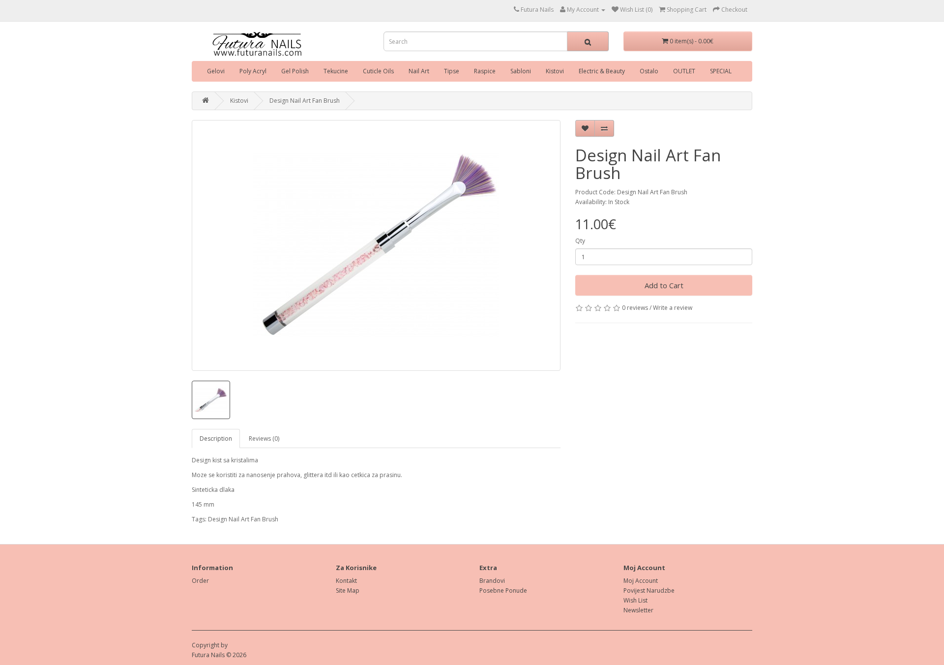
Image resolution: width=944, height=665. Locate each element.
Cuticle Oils (378, 71)
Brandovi (492, 580)
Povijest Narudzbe (649, 590)
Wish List (635, 600)
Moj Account (640, 580)
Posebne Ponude (503, 590)
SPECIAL (721, 71)
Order (200, 580)
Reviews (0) (264, 438)
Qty (580, 241)
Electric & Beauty (602, 71)
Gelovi (216, 71)
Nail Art (419, 71)
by (224, 645)
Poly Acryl (252, 71)
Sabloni (520, 71)
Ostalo (649, 71)
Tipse (451, 71)
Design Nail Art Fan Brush (304, 100)
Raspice (485, 71)
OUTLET (684, 71)
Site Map (347, 590)
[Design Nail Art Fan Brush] (376, 245)
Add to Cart (664, 285)
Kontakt (346, 580)
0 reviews (635, 307)
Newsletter (638, 610)
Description (216, 438)
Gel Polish (295, 71)
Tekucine (336, 71)
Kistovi (555, 71)
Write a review (672, 307)
